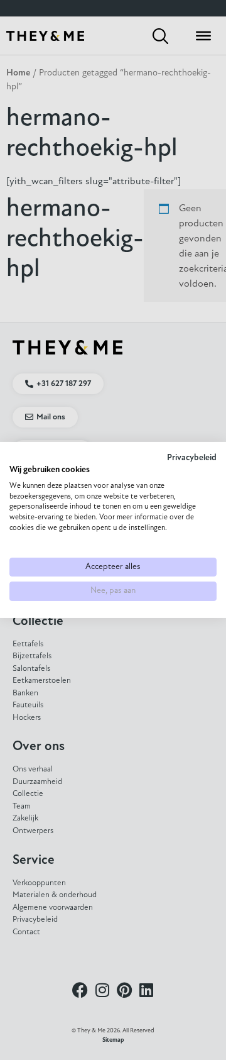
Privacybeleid (192, 458)
